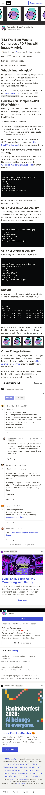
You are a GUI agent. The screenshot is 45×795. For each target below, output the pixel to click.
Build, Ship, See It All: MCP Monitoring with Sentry (19, 580)
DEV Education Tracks (10, 767)
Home (9, 764)
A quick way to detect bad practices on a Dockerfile (18, 658)
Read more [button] (22, 600)
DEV (11, 781)
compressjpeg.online (14, 517)
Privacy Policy (24, 776)
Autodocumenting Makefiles (19, 668)
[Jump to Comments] (16, 792)
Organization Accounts (12, 770)
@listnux (16, 364)
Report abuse (30, 545)
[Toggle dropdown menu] (41, 405)
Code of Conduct (16, 545)
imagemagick (21, 52)
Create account (36, 3)
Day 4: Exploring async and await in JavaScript (20, 677)
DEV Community (10, 759)
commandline (35, 52)
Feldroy (31, 27)
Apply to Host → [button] (9, 749)
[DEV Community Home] (8, 3)
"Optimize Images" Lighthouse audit (17, 165)
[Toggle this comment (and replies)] (2, 409)
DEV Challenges (18, 764)
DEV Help (23, 767)
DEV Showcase (27, 770)
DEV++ (28, 764)
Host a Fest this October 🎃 (18, 733)
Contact (6, 773)
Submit (9, 398)
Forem (11, 779)
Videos (34, 764)
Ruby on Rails (20, 783)
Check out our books (22, 643)
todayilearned (8, 52)
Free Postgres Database (19, 773)
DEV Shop (33, 773)
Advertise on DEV (35, 767)
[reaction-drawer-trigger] (6, 792)
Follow (22, 619)
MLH (40, 773)
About (37, 770)
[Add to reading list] (26, 792)
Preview (20, 398)
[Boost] (34, 792)
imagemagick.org (11, 93)
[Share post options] (41, 792)
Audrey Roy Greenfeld (16, 27)
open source (22, 779)
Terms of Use (35, 776)
